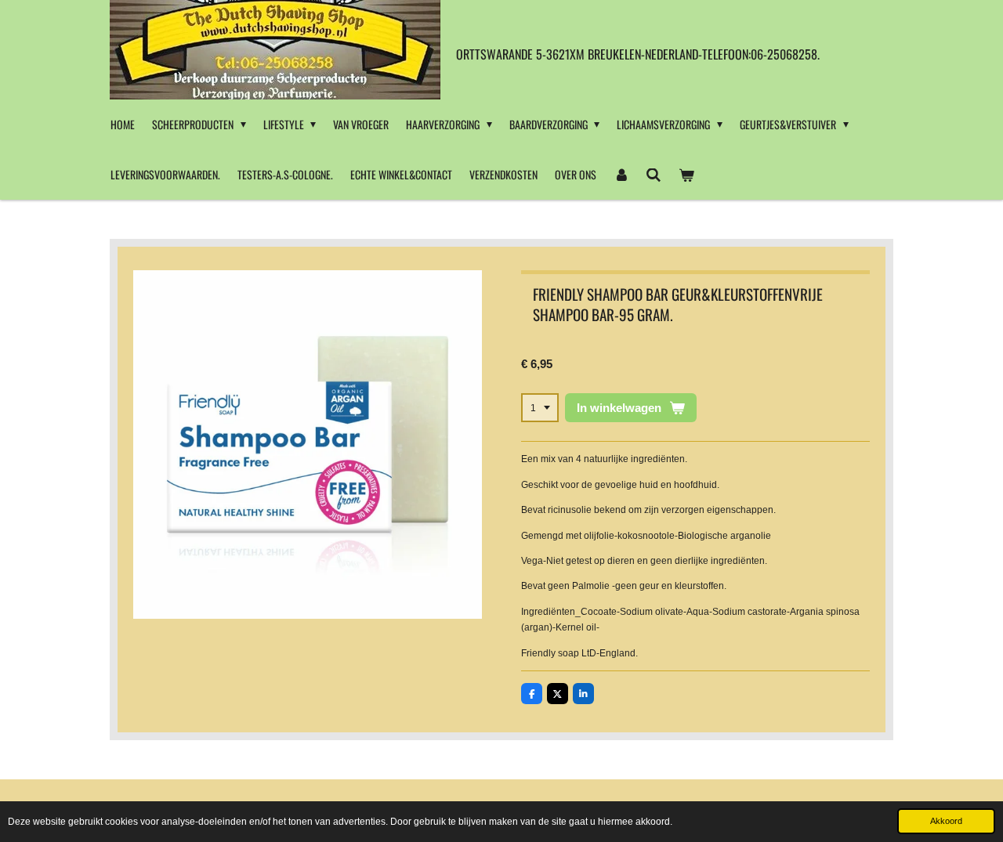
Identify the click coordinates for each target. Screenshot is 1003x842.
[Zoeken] (654, 175)
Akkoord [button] (946, 821)
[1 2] (540, 408)
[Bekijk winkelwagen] (686, 175)
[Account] (621, 175)
